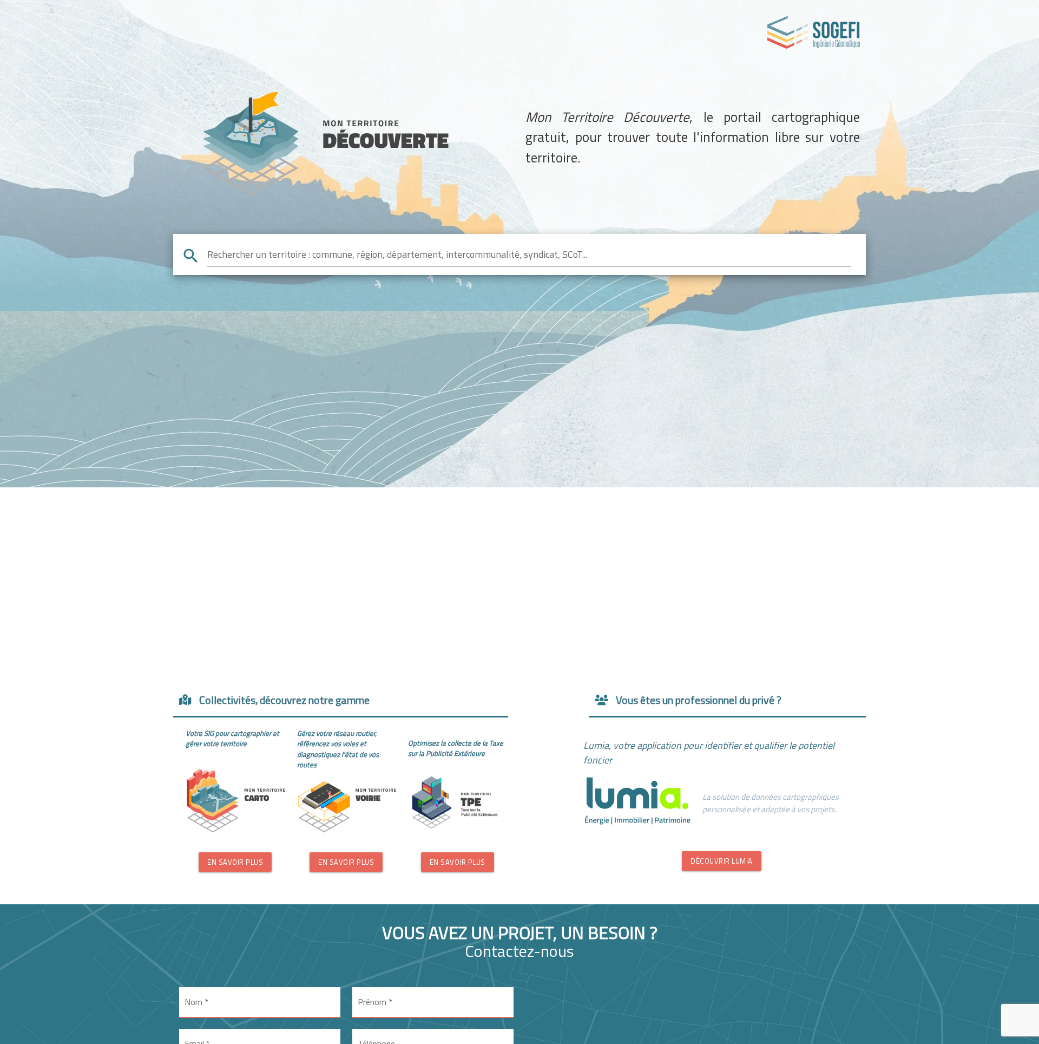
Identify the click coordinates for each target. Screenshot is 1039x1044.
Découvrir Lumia (722, 861)
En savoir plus (235, 862)
